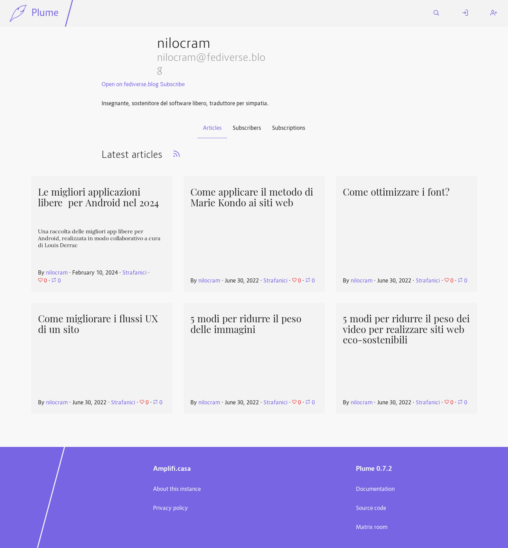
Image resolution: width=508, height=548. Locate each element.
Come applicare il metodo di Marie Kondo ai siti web (251, 197)
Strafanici (134, 273)
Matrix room (371, 527)
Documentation (375, 489)
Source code (371, 508)
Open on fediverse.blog (130, 85)
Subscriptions (288, 128)
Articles (212, 128)
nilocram (57, 273)
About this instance (177, 489)
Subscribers (247, 128)
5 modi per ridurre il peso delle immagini (245, 324)
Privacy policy (170, 508)
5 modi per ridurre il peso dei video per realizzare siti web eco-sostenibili (406, 329)
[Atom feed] (176, 156)
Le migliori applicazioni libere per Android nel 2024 (98, 197)
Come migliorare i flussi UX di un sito (98, 324)
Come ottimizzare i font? (396, 192)
